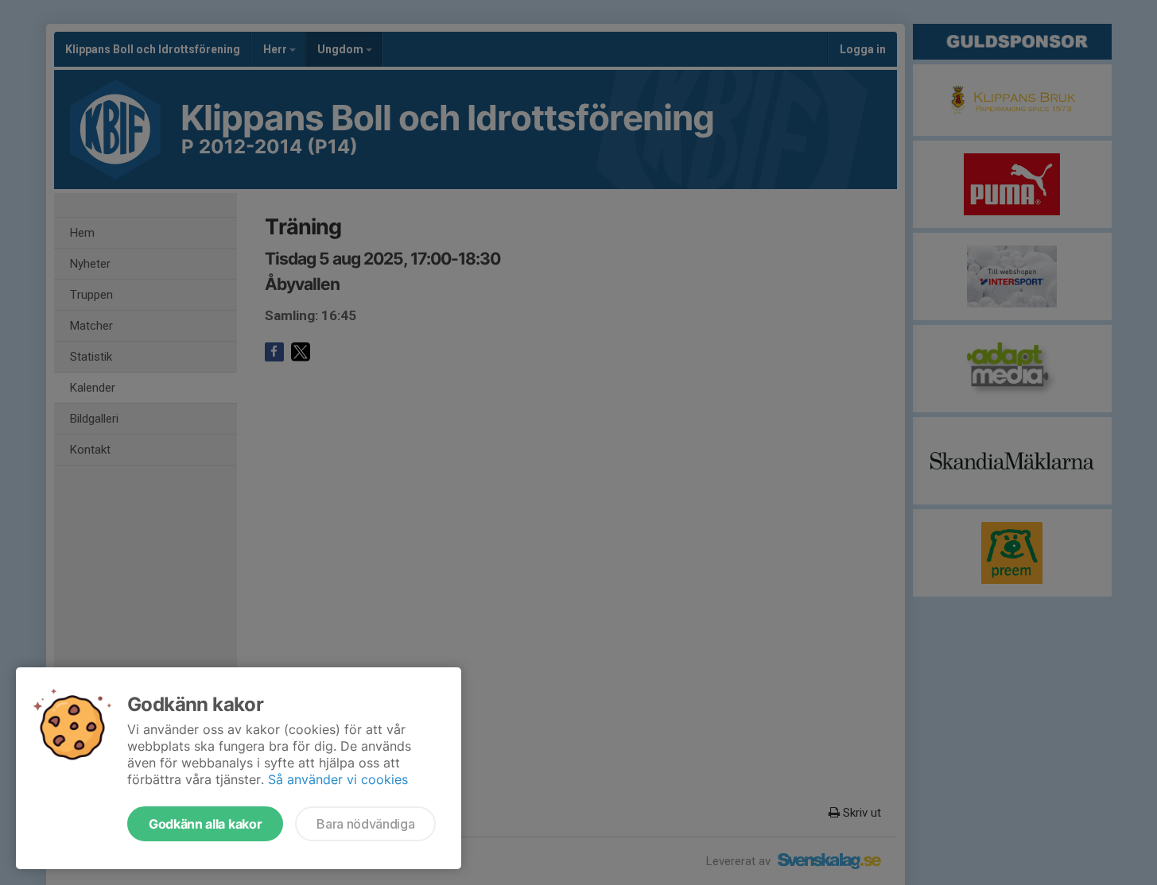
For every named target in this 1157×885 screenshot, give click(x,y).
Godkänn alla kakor (205, 824)
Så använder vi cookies (338, 779)
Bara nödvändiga (365, 824)
